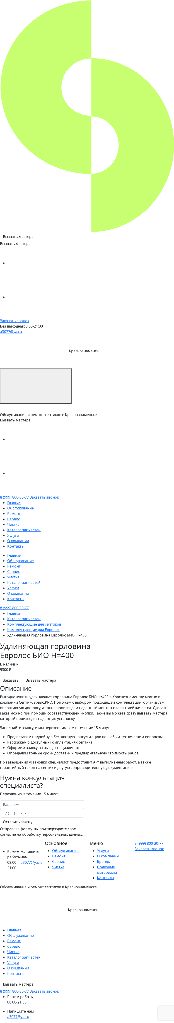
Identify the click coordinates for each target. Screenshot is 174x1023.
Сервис (13, 518)
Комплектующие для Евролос (33, 629)
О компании (18, 540)
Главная (14, 502)
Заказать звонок (14, 320)
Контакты (15, 546)
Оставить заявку (17, 821)
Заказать (11, 680)
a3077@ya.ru (11, 331)
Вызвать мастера (18, 236)
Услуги (13, 535)
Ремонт (14, 513)
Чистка (13, 524)
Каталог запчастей (24, 529)
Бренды (104, 861)
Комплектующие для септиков (34, 624)
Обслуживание (20, 508)
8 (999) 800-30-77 (14, 497)
